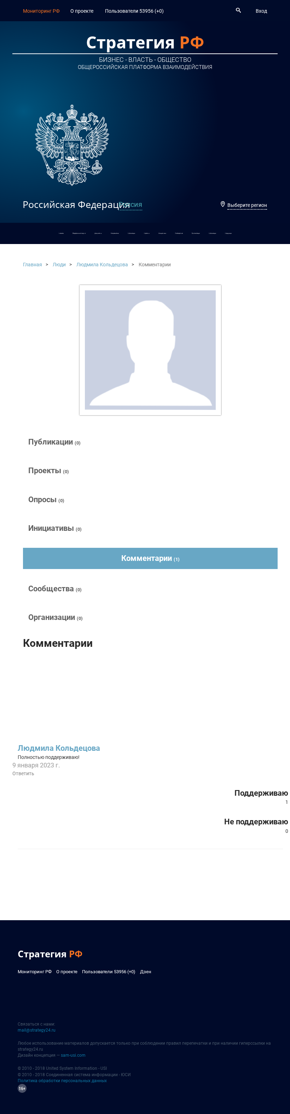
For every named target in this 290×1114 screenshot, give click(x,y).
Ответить (23, 773)
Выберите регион (247, 205)
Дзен (145, 971)
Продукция (228, 233)
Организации (196, 233)
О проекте (81, 11)
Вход (261, 11)
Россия (130, 204)
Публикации (131, 233)
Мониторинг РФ (41, 11)
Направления (115, 233)
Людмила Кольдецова (102, 264)
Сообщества (179, 233)
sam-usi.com (73, 1055)
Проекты (147, 233)
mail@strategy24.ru (37, 1030)
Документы (98, 233)
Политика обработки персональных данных (62, 1080)
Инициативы (162, 233)
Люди (59, 264)
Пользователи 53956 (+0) (134, 11)
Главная (61, 233)
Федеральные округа (79, 233)
